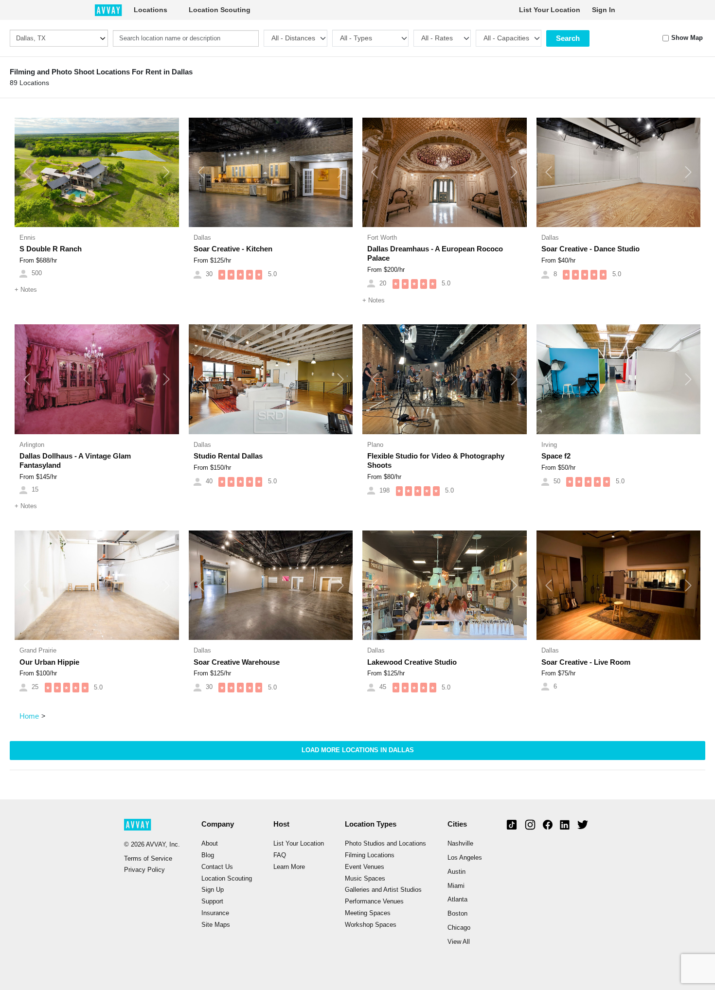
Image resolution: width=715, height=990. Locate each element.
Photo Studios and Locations (385, 843)
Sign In (603, 10)
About (209, 843)
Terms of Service (148, 858)
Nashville (460, 843)
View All (458, 941)
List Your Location (549, 10)
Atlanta (457, 899)
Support (212, 901)
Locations (150, 10)
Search (568, 38)
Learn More (289, 867)
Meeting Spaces (368, 913)
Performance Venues (374, 901)
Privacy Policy (144, 869)
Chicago (458, 927)
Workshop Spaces (370, 924)
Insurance (215, 913)
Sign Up (212, 889)
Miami (456, 886)
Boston (457, 913)
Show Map (687, 38)
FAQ (279, 855)
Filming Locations (369, 855)
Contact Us (217, 867)
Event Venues (364, 867)
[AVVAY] (108, 10)
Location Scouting (219, 10)
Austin (456, 871)
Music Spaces (365, 878)
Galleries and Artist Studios (383, 889)
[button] (27, 173)
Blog (207, 855)
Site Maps (215, 924)
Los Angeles (464, 857)
